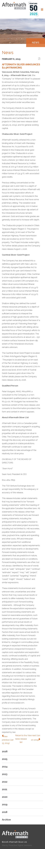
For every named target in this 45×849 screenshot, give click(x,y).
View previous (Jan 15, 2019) (8, 739)
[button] (42, 9)
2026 (5, 751)
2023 (4, 774)
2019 (4, 804)
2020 (4, 796)
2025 (4, 759)
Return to (21, 738)
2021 (4, 789)
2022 (4, 781)
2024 (4, 766)
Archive (6, 819)
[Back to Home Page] (22, 834)
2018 (4, 812)
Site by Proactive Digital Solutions (17, 845)
